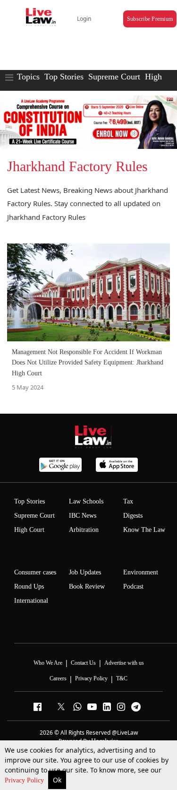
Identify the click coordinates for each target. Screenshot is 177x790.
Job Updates (85, 572)
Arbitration (84, 529)
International (31, 600)
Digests (133, 515)
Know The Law (144, 529)
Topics (28, 76)
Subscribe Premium (150, 19)
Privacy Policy (25, 780)
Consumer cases (35, 572)
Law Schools (86, 501)
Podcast (133, 586)
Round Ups (29, 586)
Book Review (87, 586)
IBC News (82, 515)
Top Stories (64, 76)
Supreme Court (114, 76)
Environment (140, 572)
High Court (29, 529)
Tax (128, 501)
